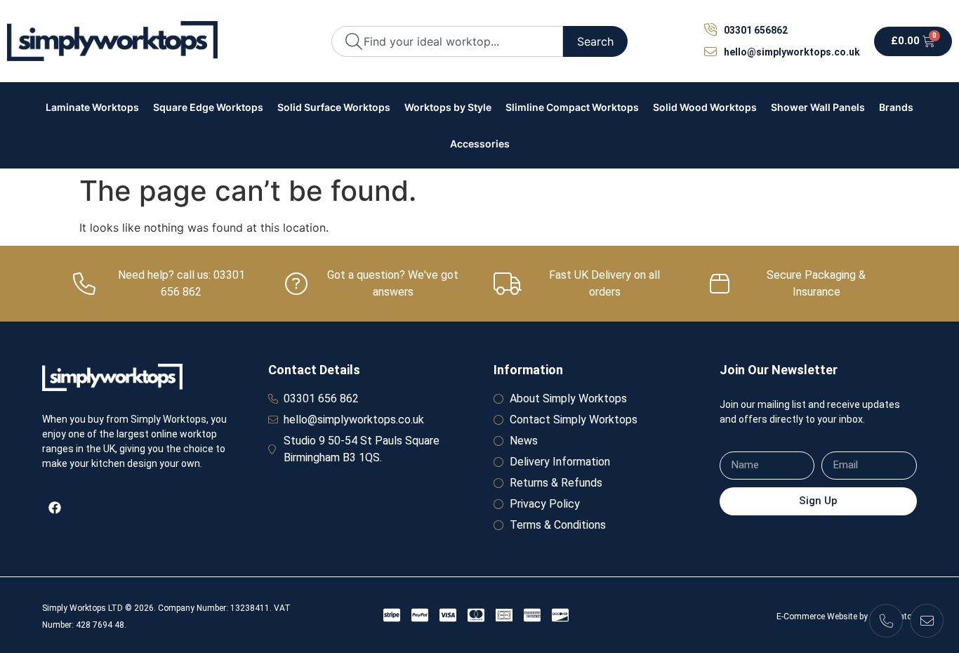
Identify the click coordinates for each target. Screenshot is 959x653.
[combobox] (447, 41)
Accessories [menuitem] (480, 144)
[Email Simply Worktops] (927, 621)
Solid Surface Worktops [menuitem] (333, 107)
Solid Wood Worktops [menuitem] (705, 107)
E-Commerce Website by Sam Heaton (846, 616)
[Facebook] (54, 507)
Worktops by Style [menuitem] (447, 107)
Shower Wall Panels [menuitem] (818, 107)
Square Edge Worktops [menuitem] (208, 107)
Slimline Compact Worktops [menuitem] (572, 107)
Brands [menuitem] (896, 107)
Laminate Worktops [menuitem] (92, 107)
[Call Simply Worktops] (886, 621)
